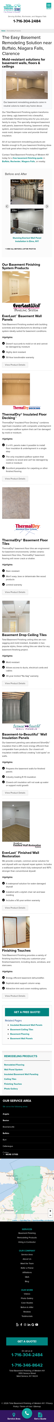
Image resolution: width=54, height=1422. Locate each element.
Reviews (27, 1311)
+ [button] (50, 1211)
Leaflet (14, 1220)
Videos (27, 1293)
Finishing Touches (13, 1084)
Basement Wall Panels (21, 1038)
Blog (27, 1281)
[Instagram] (25, 1324)
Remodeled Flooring (14, 1064)
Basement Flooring (19, 1034)
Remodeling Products (20, 1056)
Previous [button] (7, 206)
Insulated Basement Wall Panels (26, 1025)
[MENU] (48, 5)
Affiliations (27, 1272)
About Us (27, 1259)
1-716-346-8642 (27, 1365)
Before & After (27, 1307)
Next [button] (47, 206)
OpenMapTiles (25, 1220)
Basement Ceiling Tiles (21, 1029)
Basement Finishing (27, 1233)
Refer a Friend (27, 1268)
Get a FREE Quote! (27, 1012)
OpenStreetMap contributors (42, 1220)
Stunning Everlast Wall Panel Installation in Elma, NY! (27, 239)
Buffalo (5, 161)
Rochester (15, 161)
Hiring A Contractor (27, 1242)
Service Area (27, 1254)
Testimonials (27, 1316)
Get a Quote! (27, 1341)
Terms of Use (26, 1406)
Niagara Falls (28, 161)
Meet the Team (27, 1263)
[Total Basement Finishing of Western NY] (27, 1413)
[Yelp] (17, 1324)
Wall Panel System (13, 1069)
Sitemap (37, 1406)
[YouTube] (36, 1324)
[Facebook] (21, 1324)
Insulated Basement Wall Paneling (21, 1074)
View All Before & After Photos (21, 249)
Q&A (27, 1276)
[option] (27, 212)
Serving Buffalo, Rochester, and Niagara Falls (27, 16)
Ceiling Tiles (10, 1079)
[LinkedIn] (29, 1324)
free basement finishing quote (28, 158)
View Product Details (15, 364)
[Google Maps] (32, 1324)
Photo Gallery (11, 1088)
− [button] (50, 1215)
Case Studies (27, 1302)
